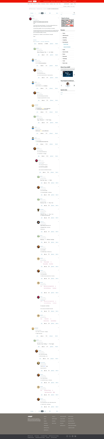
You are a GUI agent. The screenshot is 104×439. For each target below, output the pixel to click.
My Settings (65, 6)
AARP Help (65, 37)
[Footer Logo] (34, 416)
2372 (39, 13)
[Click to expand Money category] (61, 54)
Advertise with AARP (63, 416)
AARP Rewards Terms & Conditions (54, 435)
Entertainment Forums (40, 8)
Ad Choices (47, 437)
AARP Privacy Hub (30, 435)
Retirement (65, 56)
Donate (45, 418)
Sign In (61, 94)
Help (71, 6)
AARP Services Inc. (62, 425)
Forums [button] (73, 6)
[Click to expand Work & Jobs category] (61, 63)
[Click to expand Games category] (61, 33)
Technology (65, 58)
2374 (45, 13)
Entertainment (65, 42)
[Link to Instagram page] (73, 436)
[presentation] (61, 74)
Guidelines (68, 6)
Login (73, 1)
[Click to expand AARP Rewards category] (61, 35)
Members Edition (58, 1)
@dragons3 (40, 163)
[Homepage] (30, 1)
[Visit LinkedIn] (75, 436)
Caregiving (65, 39)
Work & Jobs (65, 63)
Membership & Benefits (47, 1)
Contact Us (53, 416)
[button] (75, 4)
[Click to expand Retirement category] (61, 56)
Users (61, 14)
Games (64, 33)
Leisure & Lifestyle (67, 46)
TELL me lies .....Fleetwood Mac (45, 41)
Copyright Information (31, 437)
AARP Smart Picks (53, 1)
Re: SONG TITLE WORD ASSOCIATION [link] (52, 8)
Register (70, 1)
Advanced (74, 14)
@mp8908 (42, 300)
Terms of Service (36, 435)
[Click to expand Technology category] (61, 58)
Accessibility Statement (44, 435)
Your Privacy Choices (54, 437)
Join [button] (34, 1)
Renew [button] (39, 1)
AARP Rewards (65, 35)
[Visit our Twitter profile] (70, 436)
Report (52, 43)
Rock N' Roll (45, 8)
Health (64, 49)
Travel (64, 60)
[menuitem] (29, 4)
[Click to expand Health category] (61, 49)
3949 (50, 13)
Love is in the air (37, 41)
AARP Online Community (32, 8)
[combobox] (68, 13)
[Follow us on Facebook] (67, 436)
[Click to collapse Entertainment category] (61, 42)
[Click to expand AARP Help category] (61, 37)
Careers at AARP (62, 418)
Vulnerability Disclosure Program (40, 437)
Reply (56, 43)
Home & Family (65, 51)
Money (64, 54)
